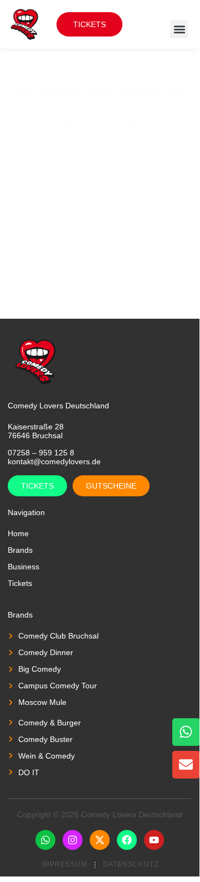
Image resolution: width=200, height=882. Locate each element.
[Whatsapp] (45, 840)
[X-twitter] (100, 840)
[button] (179, 29)
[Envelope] (186, 765)
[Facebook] (127, 840)
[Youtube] (154, 840)
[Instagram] (73, 840)
